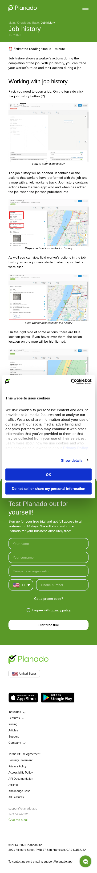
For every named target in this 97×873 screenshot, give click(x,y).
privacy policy (61, 610)
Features (14, 718)
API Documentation (20, 778)
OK (48, 475)
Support (13, 736)
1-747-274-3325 (18, 814)
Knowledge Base (28, 22)
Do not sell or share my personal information (48, 488)
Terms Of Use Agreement (24, 754)
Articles (13, 730)
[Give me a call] (85, 861)
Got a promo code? (48, 598)
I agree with (51, 610)
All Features (16, 797)
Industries (14, 712)
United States (24, 673)
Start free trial (48, 625)
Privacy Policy (17, 766)
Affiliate (13, 785)
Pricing (12, 724)
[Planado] (22, 8)
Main (11, 22)
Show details (71, 460)
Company (14, 742)
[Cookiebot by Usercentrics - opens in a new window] (71, 381)
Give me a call (18, 820)
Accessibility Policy (20, 772)
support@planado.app (22, 808)
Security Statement (20, 760)
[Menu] (85, 8)
